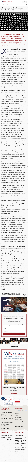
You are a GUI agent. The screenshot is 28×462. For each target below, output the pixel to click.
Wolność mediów (20, 64)
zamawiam (14, 393)
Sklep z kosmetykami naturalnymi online (19, 425)
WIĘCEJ (16, 452)
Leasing (16, 415)
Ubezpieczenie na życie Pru (20, 423)
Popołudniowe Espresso (6, 437)
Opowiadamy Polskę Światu (7, 439)
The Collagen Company (20, 421)
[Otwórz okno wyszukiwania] (26, 4)
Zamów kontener (18, 419)
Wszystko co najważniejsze (19, 460)
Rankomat (17, 413)
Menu (24, 1)
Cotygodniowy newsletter (6, 435)
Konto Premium (5, 4)
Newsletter (13, 4)
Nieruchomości (18, 417)
